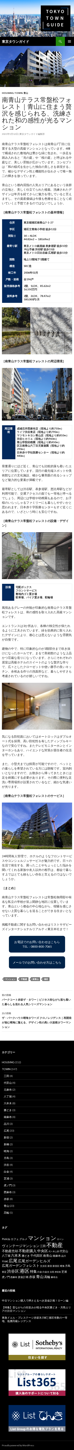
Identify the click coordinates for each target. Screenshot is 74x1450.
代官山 (8, 1082)
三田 (6, 1075)
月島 (6, 1158)
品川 (6, 1123)
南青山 (35, 979)
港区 (46, 979)
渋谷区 (13, 1271)
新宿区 (56, 1266)
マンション (10, 979)
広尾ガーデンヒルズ (34, 1261)
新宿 (6, 1137)
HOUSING (7, 93)
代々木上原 (54, 1251)
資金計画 (23, 1277)
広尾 (6, 1130)
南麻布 (8, 1116)
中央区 (42, 1251)
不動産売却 (10, 1251)
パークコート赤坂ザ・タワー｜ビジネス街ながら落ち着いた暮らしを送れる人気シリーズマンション (36, 1000)
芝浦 (6, 1178)
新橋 (6, 1144)
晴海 (6, 1151)
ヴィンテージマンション (20, 1246)
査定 (4, 1271)
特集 (33, 1271)
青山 (26, 93)
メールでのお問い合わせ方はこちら (37, 962)
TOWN (18, 93)
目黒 (52, 1272)
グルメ (23, 1239)
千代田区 (36, 1255)
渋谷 (6, 1164)
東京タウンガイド (15, 41)
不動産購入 (28, 1251)
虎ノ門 (8, 1185)
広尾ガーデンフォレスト (20, 1265)
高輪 (6, 1212)
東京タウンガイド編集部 (32, 134)
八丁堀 (8, 1096)
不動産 (24, 979)
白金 (6, 1171)
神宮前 (58, 1272)
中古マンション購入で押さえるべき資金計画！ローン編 (35, 1300)
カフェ (15, 1239)
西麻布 (8, 1192)
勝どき (8, 1110)
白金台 (46, 1271)
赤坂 (6, 1199)
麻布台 (54, 1277)
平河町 (5, 1261)
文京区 (43, 1266)
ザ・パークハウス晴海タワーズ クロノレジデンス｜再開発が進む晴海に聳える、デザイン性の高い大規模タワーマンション (37, 1020)
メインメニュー (69, 41)
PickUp (6, 1239)
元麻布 (8, 1089)
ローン (60, 1239)
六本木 (8, 1103)
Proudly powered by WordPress (18, 1445)
